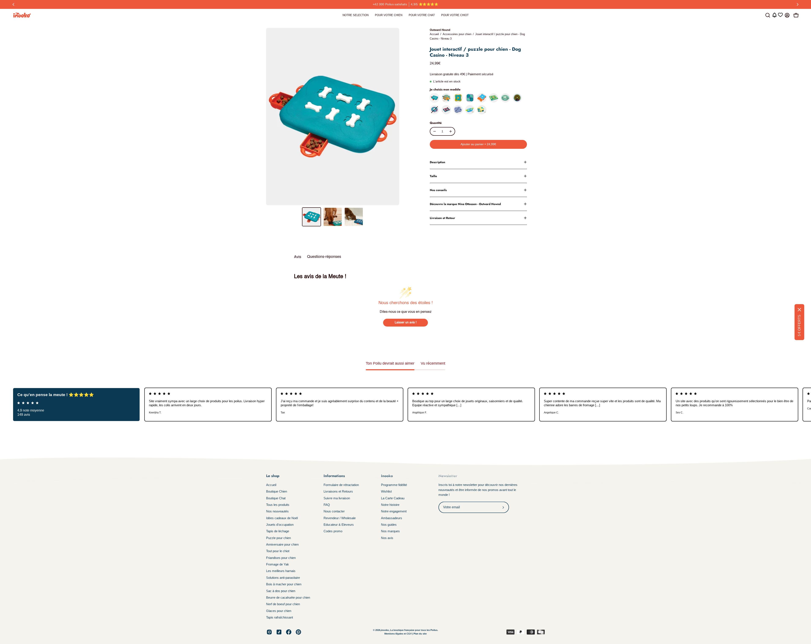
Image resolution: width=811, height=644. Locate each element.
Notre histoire (390, 504)
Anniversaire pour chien (282, 544)
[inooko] (22, 15)
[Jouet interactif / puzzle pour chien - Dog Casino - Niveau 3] (311, 216)
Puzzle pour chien (278, 538)
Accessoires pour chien (457, 34)
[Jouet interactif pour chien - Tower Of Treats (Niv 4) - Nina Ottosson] (446, 98)
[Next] (797, 4)
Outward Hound (440, 29)
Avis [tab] (297, 257)
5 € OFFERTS (799, 325)
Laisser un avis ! (405, 322)
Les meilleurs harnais (280, 571)
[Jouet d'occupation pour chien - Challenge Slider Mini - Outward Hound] (458, 98)
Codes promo (333, 531)
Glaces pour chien (278, 611)
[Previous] (13, 4)
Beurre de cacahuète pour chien (288, 597)
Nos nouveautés (277, 511)
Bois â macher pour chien (283, 584)
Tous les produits (277, 504)
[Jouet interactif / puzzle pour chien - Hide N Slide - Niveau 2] (458, 109)
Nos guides (389, 524)
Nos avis (387, 538)
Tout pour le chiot (277, 551)
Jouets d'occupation (280, 524)
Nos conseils (438, 190)
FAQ (327, 504)
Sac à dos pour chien (280, 591)
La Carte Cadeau (392, 498)
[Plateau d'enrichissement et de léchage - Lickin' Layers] (517, 98)
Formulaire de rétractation (341, 485)
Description (437, 162)
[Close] (799, 309)
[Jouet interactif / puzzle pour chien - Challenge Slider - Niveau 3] (481, 98)
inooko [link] (385, 630)
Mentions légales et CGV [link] (398, 634)
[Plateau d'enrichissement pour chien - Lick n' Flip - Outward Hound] (470, 98)
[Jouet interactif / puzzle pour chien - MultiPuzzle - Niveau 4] (493, 98)
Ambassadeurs (391, 518)
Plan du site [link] (420, 634)
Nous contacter (334, 511)
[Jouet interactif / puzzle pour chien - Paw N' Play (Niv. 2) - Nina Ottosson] (470, 109)
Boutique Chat (276, 498)
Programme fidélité (394, 485)
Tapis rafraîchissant (279, 617)
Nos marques (390, 531)
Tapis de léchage (277, 531)
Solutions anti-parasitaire (283, 577)
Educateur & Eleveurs (339, 524)
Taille (433, 176)
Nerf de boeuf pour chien (283, 604)
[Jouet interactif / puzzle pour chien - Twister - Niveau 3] (434, 109)
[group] (405, 4)
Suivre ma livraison (337, 498)
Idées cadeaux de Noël (282, 518)
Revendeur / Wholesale (340, 518)
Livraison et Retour (442, 218)
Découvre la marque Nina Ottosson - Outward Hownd (465, 204)
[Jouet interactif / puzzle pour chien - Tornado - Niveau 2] (481, 109)
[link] (355, 15)
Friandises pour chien (281, 557)
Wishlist (386, 491)
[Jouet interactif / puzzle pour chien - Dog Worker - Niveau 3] (505, 98)
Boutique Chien (276, 491)
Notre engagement (394, 511)
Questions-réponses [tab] (324, 257)
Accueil (434, 34)
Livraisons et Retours (338, 491)
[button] (767, 15)
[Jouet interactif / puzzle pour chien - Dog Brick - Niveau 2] (446, 109)
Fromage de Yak (277, 564)
